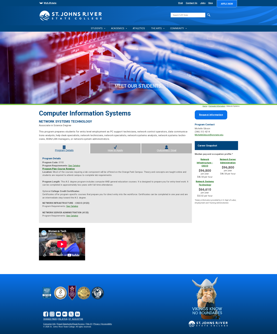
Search (203, 15)
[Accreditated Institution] (60, 292)
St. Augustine (76, 319)
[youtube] (58, 311)
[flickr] (64, 311)
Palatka (62, 319)
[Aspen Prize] (47, 292)
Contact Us (191, 3)
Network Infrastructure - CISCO (205, 162)
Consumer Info (49, 324)
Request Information (211, 114)
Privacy (96, 324)
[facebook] (45, 311)
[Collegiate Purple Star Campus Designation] (72, 292)
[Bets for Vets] (84, 292)
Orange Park (50, 319)
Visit (180, 3)
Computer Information (217, 106)
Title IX (89, 324)
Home (205, 106)
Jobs (202, 3)
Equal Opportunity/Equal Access (71, 324)
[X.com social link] (70, 311)
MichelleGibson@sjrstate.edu (209, 135)
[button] (227, 3)
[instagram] (51, 311)
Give (210, 3)
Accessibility (106, 324)
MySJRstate (50, 3)
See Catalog (74, 165)
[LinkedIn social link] (77, 311)
